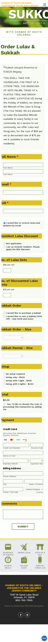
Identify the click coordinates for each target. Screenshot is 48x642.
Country (39, 492)
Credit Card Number (11, 448)
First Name (8, 168)
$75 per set (8, 289)
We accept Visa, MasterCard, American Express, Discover (19, 434)
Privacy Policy (38, 606)
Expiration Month (10, 464)
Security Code (37, 448)
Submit (23, 526)
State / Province (36, 484)
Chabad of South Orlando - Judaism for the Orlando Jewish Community (19, 6)
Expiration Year (37, 464)
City (4, 484)
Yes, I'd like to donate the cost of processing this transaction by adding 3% (22, 407)
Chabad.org (18, 606)
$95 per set (8, 265)
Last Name (7, 174)
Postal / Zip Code (10, 492)
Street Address (9, 476)
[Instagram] (27, 614)
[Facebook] (20, 614)
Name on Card (9, 456)
